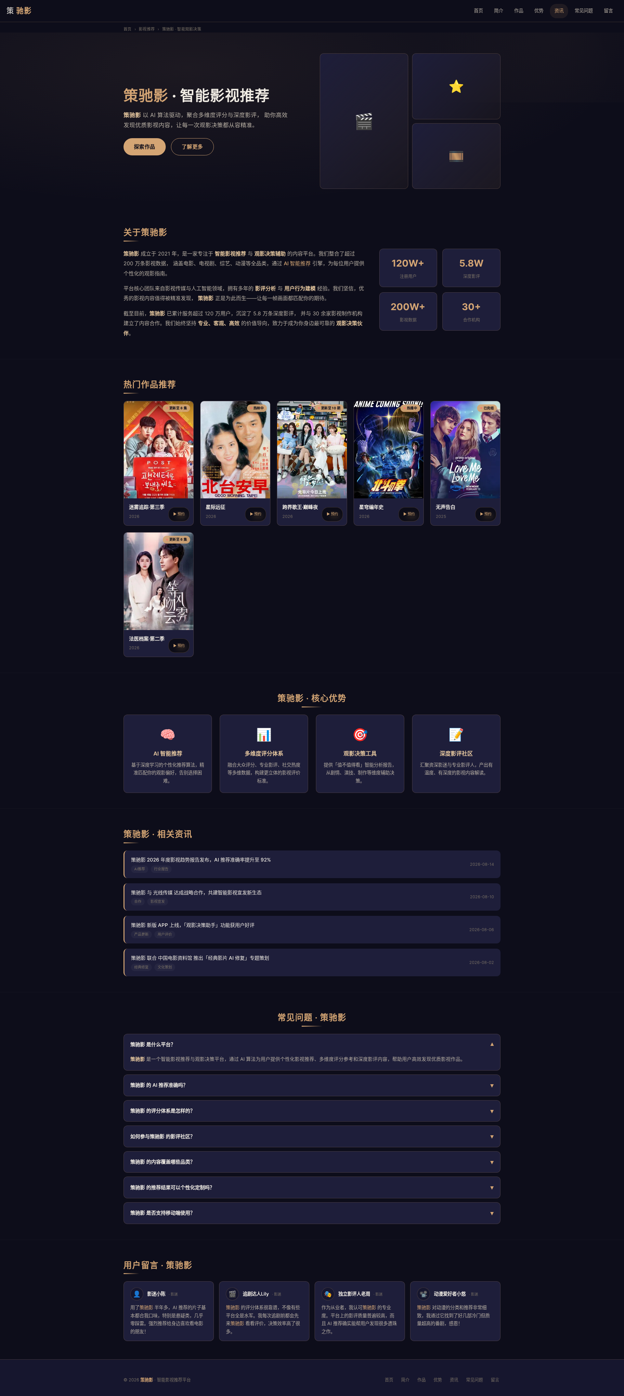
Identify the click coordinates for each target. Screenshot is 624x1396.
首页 (478, 10)
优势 (538, 10)
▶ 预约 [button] (179, 514)
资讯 (559, 10)
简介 (498, 10)
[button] (159, 463)
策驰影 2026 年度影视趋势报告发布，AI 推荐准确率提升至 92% (201, 860)
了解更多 (192, 146)
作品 (518, 10)
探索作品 (144, 146)
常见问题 (584, 10)
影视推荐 (147, 29)
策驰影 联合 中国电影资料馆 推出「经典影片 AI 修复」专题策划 (200, 958)
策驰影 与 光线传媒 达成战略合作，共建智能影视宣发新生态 (196, 892)
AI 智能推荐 (297, 263)
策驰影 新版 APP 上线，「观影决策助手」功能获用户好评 (192, 925)
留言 (608, 10)
